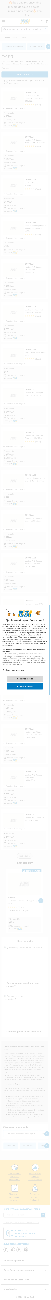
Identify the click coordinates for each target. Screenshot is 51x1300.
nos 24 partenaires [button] (28, 624)
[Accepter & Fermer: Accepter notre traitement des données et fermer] (25, 686)
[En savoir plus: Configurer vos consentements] (25, 679)
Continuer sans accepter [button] (13, 669)
